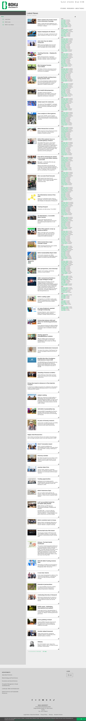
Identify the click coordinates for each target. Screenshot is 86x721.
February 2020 (64, 108)
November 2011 (64, 232)
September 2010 (64, 249)
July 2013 (63, 207)
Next (45, 651)
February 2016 (64, 168)
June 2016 (63, 164)
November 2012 (64, 218)
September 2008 (64, 279)
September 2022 (64, 72)
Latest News (7, 19)
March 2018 (63, 137)
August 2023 (64, 58)
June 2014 (63, 194)
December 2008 (64, 276)
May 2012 (63, 224)
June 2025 (63, 33)
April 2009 (63, 270)
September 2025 (64, 31)
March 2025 (63, 36)
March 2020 (63, 107)
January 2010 (64, 258)
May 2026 (63, 22)
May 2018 (63, 135)
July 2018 (63, 133)
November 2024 (64, 39)
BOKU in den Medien (9, 24)
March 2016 (63, 167)
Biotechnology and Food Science (10, 678)
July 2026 (63, 19)
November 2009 (64, 262)
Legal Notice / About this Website (31, 714)
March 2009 (63, 271)
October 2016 (64, 159)
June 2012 (63, 222)
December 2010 (64, 246)
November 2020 (64, 99)
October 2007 (64, 289)
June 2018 (63, 134)
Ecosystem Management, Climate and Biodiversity (10, 684)
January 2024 (64, 51)
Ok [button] (81, 719)
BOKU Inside (7, 22)
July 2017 (63, 148)
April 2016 (63, 166)
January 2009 (64, 273)
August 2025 (64, 32)
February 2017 (64, 153)
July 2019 (63, 118)
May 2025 (63, 35)
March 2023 (63, 63)
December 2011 (64, 231)
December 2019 (64, 112)
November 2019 (64, 113)
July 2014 (63, 192)
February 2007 (64, 292)
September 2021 (64, 86)
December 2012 (64, 217)
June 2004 (63, 310)
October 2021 (64, 85)
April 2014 (63, 196)
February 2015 (64, 183)
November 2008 (64, 277)
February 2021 (64, 94)
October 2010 (64, 248)
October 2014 (64, 189)
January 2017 (64, 154)
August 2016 (64, 161)
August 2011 (63, 235)
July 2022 (63, 74)
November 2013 (64, 203)
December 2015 (64, 172)
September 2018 (64, 130)
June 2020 (63, 105)
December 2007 (64, 287)
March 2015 (63, 182)
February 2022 (64, 79)
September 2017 (64, 145)
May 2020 (63, 106)
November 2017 (64, 143)
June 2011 (63, 237)
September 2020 (64, 102)
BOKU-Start (29, 15)
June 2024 (63, 45)
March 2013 (63, 212)
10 (40, 651)
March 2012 (63, 226)
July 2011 (63, 236)
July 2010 (63, 251)
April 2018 (63, 136)
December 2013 (64, 202)
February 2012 (64, 227)
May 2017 (63, 150)
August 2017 (64, 146)
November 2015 (64, 173)
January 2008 (64, 285)
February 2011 (64, 242)
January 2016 (64, 169)
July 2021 (63, 89)
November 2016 (64, 158)
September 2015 (64, 175)
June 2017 (63, 149)
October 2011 (64, 233)
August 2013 (64, 206)
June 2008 (63, 281)
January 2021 (64, 96)
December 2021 (64, 83)
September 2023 (64, 57)
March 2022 (63, 78)
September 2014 (64, 190)
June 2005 (63, 300)
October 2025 (64, 30)
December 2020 (64, 98)
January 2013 (64, 214)
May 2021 (63, 91)
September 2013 (64, 205)
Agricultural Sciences (7, 674)
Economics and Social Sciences (9, 681)
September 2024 (64, 42)
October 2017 (64, 144)
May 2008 (63, 282)
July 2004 (63, 309)
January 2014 (64, 199)
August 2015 (64, 176)
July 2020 (63, 104)
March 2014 (63, 197)
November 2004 (64, 306)
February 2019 (64, 123)
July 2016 (63, 163)
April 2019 (63, 121)
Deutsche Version (58, 714)
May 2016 (63, 165)
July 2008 (63, 280)
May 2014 (63, 195)
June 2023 (63, 60)
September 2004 (64, 307)
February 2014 (64, 198)
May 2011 (63, 239)
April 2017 (63, 151)
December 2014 (64, 187)
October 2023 (64, 55)
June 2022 (63, 75)
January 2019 (64, 124)
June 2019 (63, 119)
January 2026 (64, 26)
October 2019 (64, 114)
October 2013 (64, 204)
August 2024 (64, 43)
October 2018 (64, 129)
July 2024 (63, 44)
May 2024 (63, 46)
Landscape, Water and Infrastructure (10, 688)
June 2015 (63, 179)
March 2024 (63, 48)
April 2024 (63, 47)
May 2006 (63, 297)
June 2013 (63, 209)
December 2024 (64, 38)
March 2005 (63, 303)
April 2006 (63, 298)
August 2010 (64, 250)
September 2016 (64, 160)
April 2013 (63, 211)
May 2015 (63, 180)
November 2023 (64, 54)
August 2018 (64, 131)
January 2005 (64, 304)
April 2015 (63, 181)
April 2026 (63, 23)
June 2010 (63, 252)
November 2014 (64, 188)
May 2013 (63, 210)
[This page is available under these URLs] (75, 16)
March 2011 (63, 241)
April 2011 (63, 240)
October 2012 (64, 219)
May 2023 (63, 61)
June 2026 (63, 21)
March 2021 (63, 93)
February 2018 (64, 138)
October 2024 (64, 41)
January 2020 (64, 109)
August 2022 (64, 73)
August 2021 (64, 88)
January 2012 (64, 228)
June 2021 (63, 90)
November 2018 (64, 128)
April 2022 (63, 77)
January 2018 (64, 139)
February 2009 (64, 272)
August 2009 (64, 265)
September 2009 (64, 264)
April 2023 (63, 62)
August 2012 (64, 221)
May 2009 (63, 268)
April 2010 (63, 255)
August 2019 (64, 116)
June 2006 (63, 295)
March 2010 (63, 256)
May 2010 (63, 253)
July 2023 (63, 59)
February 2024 (64, 49)
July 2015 (63, 177)
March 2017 (63, 152)
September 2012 (64, 220)
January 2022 (64, 80)
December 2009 (64, 261)
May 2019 (63, 120)
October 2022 (64, 70)
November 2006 (64, 294)
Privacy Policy (44, 714)
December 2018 (64, 127)
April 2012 (63, 225)
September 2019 (64, 115)
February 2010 (64, 257)
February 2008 (64, 283)
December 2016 (64, 157)
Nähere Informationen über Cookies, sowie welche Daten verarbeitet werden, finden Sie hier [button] (34, 719)
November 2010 (64, 247)
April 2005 (63, 301)
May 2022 (63, 76)
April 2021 (63, 92)
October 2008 (64, 278)
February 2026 (64, 25)
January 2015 (64, 184)
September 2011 (64, 234)
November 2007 (64, 288)
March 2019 (63, 122)
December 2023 (64, 53)
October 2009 (64, 263)
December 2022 (64, 68)
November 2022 (64, 69)
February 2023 (64, 64)
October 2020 (64, 100)
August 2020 (64, 103)
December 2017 (64, 142)
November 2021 (64, 84)
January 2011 (64, 243)
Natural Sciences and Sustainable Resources (10, 692)
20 (43, 651)
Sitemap (51, 714)
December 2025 (64, 29)
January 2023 (64, 66)
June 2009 (63, 267)
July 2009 (63, 266)
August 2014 (64, 191)
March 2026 (63, 24)
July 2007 (63, 291)
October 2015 (64, 174)
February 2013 (64, 213)
